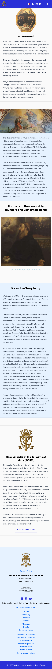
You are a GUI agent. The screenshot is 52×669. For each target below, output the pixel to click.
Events (26, 627)
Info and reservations (26, 653)
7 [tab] (27, 269)
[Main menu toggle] (47, 4)
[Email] (37, 4)
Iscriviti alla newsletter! (26, 607)
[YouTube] (30, 598)
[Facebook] (40, 4)
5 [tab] (22, 269)
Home (26, 611)
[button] (26, 529)
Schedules (26, 617)
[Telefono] (33, 4)
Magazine (26, 624)
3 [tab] (17, 269)
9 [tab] (32, 269)
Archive (26, 620)
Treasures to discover (26, 634)
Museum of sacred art (26, 637)
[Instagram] (26, 598)
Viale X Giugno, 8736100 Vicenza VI (26, 578)
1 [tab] (12, 269)
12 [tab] (39, 269)
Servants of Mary (26, 630)
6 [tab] (25, 269)
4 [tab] (20, 269)
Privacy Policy (26, 571)
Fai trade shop (26, 649)
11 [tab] (37, 269)
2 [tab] (15, 269)
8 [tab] (29, 269)
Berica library (26, 640)
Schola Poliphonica (26, 643)
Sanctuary (26, 614)
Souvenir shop (26, 646)
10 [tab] (34, 269)
